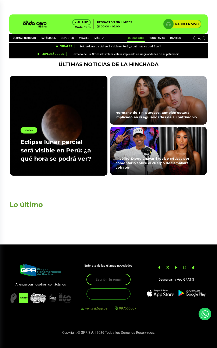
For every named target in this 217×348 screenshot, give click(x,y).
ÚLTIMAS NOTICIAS (24, 38)
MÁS (97, 38)
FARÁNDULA (48, 38)
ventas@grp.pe (96, 308)
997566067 (127, 308)
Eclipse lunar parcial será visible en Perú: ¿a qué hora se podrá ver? (56, 150)
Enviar (108, 294)
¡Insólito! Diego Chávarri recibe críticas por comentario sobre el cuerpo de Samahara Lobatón (152, 163)
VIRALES (84, 38)
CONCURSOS (136, 38)
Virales (29, 130)
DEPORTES (67, 38)
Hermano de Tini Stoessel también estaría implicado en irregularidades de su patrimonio (156, 115)
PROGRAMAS (157, 38)
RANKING (175, 38)
